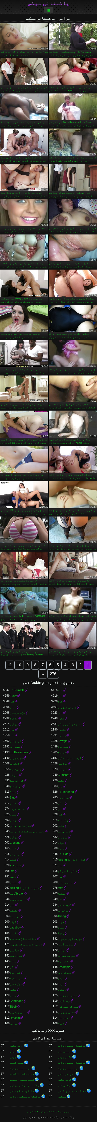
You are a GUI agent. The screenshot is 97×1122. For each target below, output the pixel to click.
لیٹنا (62, 893)
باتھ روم (64, 961)
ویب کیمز (64, 1001)
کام (60, 690)
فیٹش (61, 978)
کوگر (13, 922)
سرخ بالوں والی (20, 825)
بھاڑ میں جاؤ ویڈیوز (72, 1091)
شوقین (62, 752)
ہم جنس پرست (18, 809)
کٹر (12, 701)
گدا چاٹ (15, 972)
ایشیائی (15, 741)
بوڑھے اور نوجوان (70, 938)
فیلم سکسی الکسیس (22, 1074)
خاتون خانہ (65, 882)
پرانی (62, 950)
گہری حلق (16, 786)
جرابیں (63, 763)
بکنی (13, 989)
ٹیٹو (13, 859)
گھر (60, 814)
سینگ (13, 792)
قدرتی (14, 803)
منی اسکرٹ (17, 978)
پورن (13, 1057)
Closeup (15, 842)
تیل (12, 905)
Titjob (13, 1006)
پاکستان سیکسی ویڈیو (24, 1085)
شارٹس (14, 933)
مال (12, 729)
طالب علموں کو (67, 871)
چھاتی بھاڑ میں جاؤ (23, 938)
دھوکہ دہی (65, 972)
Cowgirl (63, 741)
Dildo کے (63, 854)
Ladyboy (15, 927)
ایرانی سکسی (66, 1074)
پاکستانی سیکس (48, 3)
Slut (12, 797)
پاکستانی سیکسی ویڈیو (25, 1096)
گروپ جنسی (65, 905)
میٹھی (14, 820)
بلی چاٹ (63, 746)
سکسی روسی (65, 1057)
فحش (60, 899)
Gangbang (16, 1001)
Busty (13, 696)
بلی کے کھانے (67, 955)
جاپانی (63, 769)
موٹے (61, 922)
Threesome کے (19, 752)
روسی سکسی (17, 1045)
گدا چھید (16, 955)
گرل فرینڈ (17, 780)
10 (19, 665)
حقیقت (14, 910)
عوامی (14, 1023)
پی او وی (63, 797)
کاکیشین (15, 865)
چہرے (61, 848)
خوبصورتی (16, 758)
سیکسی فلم (65, 1085)
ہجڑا (61, 933)
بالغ (13, 961)
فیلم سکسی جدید (68, 1068)
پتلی (61, 825)
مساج (61, 927)
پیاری (62, 735)
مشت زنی (15, 746)
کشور (61, 718)
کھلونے (15, 763)
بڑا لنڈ (63, 820)
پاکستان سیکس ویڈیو (71, 1045)
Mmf (60, 888)
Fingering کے (66, 792)
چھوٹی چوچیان (67, 707)
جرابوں (15, 950)
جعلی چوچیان (66, 1012)
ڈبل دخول (16, 984)
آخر (60, 712)
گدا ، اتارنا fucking (71, 859)
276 (53, 674)
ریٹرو (62, 989)
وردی (13, 995)
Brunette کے (17, 690)
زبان (61, 1023)
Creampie (64, 967)
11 (10, 665)
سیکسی (62, 1096)
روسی (13, 876)
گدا (60, 701)
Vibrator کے (17, 893)
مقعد (61, 780)
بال (60, 786)
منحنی (14, 882)
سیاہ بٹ (15, 916)
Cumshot (63, 775)
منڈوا (14, 718)
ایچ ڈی (14, 775)
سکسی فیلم (17, 1062)
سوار (13, 707)
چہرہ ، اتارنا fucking (24, 888)
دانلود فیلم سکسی (22, 1091)
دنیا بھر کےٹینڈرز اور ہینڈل (27, 831)
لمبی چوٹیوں (18, 1012)
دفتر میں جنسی (67, 995)
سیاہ (13, 814)
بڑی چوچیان (17, 712)
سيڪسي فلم (65, 1051)
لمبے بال (64, 1018)
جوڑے (61, 842)
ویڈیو (14, 724)
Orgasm (15, 1018)
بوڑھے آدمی (65, 944)
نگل (12, 967)
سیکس (13, 1051)
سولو (61, 803)
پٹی (60, 809)
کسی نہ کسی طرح (68, 1006)
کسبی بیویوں (18, 899)
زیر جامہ (64, 831)
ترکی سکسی (65, 1079)
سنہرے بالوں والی (70, 724)
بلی (60, 696)
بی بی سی (15, 854)
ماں (12, 735)
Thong (62, 916)
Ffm (12, 871)
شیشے (61, 984)
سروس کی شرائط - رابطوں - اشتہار (49, 1111)
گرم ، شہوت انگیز (69, 758)
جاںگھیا (15, 769)
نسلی (13, 848)
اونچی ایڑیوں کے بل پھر (26, 944)
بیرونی (63, 837)
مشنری (62, 729)
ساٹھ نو (63, 910)
